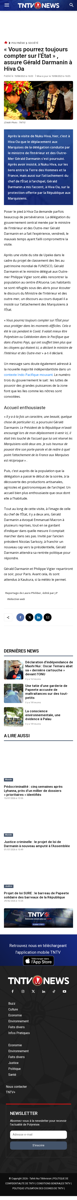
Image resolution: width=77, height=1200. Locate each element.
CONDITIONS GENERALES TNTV (53, 1183)
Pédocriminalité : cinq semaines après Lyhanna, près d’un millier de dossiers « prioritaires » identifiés (33, 791)
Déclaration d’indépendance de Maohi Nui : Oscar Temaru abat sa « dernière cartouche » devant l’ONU (49, 668)
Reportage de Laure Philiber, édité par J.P (31, 593)
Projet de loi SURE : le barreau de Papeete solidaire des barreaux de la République (36, 895)
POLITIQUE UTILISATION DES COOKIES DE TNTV (38, 1188)
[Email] (48, 617)
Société (33, 43)
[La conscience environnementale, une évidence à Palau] (13, 716)
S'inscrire (38, 1145)
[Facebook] (20, 617)
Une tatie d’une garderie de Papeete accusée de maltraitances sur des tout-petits (46, 692)
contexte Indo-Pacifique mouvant (28, 375)
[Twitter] (33, 991)
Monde (8, 780)
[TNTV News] (38, 981)
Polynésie (18, 43)
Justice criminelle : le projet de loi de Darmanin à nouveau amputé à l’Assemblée (37, 844)
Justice (8, 886)
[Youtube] (64, 991)
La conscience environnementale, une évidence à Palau (42, 715)
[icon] (6, 43)
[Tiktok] (54, 991)
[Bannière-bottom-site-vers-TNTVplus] (38, 927)
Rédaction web (16, 599)
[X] (29, 617)
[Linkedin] (38, 617)
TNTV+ (10, 1092)
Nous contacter (16, 1087)
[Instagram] (23, 991)
